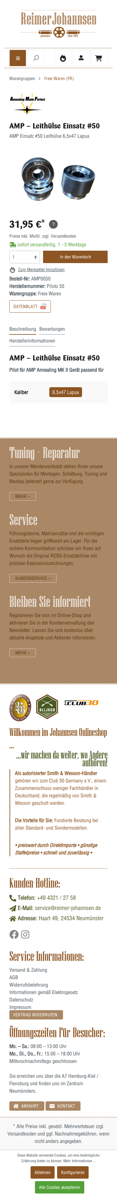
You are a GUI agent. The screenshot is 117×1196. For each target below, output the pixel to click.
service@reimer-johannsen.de (68, 908)
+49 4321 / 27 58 (56, 897)
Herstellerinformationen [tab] (32, 341)
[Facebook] (15, 936)
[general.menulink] (17, 58)
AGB (13, 977)
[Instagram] (25, 936)
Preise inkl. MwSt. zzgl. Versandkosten (42, 236)
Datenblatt (26, 306)
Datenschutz (21, 1000)
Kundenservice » (33, 578)
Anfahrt (29, 1106)
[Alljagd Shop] (47, 708)
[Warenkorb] (99, 58)
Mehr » (22, 496)
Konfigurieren (73, 1172)
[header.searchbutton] (35, 58)
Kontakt (65, 1106)
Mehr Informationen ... (79, 1160)
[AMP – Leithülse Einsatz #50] (27, 104)
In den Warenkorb (75, 257)
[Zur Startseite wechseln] (58, 24)
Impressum (20, 1007)
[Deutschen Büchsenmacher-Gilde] (20, 708)
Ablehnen (43, 1172)
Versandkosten (21, 1134)
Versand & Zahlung (28, 970)
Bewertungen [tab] (52, 329)
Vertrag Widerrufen (35, 1015)
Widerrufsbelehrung (28, 985)
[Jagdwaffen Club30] (81, 708)
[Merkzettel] (63, 58)
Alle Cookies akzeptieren (59, 1187)
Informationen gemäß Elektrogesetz (43, 992)
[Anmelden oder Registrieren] (81, 58)
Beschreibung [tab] (22, 329)
